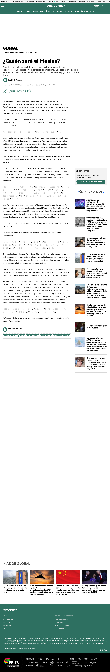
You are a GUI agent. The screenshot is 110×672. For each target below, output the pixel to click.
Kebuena (92, 662)
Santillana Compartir (63, 659)
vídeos (48, 11)
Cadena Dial (68, 662)
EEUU (16, 52)
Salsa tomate (72, 1)
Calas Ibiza (81, 1)
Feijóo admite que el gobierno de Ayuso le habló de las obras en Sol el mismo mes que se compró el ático (96, 273)
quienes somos (8, 619)
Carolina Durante (60, 1)
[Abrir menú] (2, 6)
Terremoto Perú (40, 1)
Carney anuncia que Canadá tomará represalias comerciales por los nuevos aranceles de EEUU (94, 589)
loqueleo (79, 665)
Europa (21, 52)
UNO (46, 662)
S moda (69, 665)
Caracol (94, 659)
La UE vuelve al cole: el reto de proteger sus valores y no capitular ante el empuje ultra (95, 257)
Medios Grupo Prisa (12, 666)
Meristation (89, 665)
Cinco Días (60, 662)
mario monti (32, 336)
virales (35, 11)
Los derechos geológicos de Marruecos (96, 327)
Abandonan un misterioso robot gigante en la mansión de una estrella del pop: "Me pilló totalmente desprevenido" (96, 205)
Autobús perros (100, 1)
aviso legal (59, 622)
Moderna (40, 665)
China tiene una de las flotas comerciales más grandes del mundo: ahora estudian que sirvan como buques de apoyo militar (68, 590)
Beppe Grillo (46, 336)
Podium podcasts (51, 665)
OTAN (31, 52)
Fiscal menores (29, 1)
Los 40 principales (42, 659)
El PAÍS (31, 659)
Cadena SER (72, 659)
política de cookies (61, 619)
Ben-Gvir (50, 1)
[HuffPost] (10, 609)
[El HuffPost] (56, 5)
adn (86, 659)
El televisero (58, 11)
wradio (52, 662)
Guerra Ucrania (8, 52)
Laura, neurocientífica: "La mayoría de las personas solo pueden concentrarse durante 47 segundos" (96, 242)
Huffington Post (34, 662)
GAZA (27, 52)
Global (10, 48)
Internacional (10, 336)
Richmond (30, 665)
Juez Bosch (90, 1)
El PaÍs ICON (60, 665)
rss (4, 628)
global (27, 11)
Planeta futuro (84, 662)
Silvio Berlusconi (61, 336)
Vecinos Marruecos (17, 1)
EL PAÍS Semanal (76, 662)
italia (22, 336)
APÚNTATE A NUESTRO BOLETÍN (90, 182)
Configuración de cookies (64, 616)
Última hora (96, 6)
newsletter (7, 625)
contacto (6, 622)
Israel (36, 52)
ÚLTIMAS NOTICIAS (87, 11)
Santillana (51, 659)
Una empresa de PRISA (12, 661)
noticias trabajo (72, 11)
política (19, 11)
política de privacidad (62, 625)
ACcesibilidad (59, 628)
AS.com (79, 659)
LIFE (41, 11)
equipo (5, 616)
